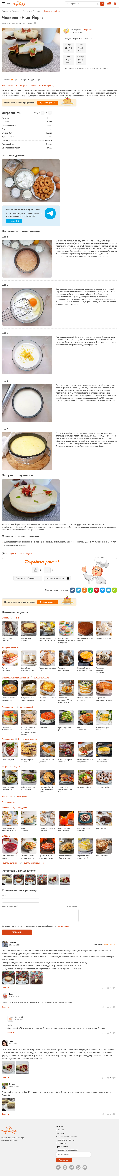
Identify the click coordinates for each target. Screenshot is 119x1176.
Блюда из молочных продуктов (15, 677)
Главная (5, 11)
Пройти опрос (62, 1147)
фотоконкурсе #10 (109, 945)
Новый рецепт (109, 2)
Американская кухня (11, 767)
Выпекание (7, 796)
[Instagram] (78, 1167)
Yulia (11, 1041)
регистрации (63, 926)
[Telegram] (78, 590)
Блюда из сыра (8, 707)
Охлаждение (21, 796)
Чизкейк (36, 11)
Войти (115, 2)
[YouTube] (85, 1167)
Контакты (60, 1133)
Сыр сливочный (26, 707)
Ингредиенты (7, 85)
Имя (4, 895)
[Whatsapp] (90, 590)
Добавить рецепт (47, 103)
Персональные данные (65, 1140)
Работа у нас (61, 1143)
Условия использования (66, 1137)
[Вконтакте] (72, 590)
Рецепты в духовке (10, 863)
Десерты (26, 11)
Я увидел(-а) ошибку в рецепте (19, 554)
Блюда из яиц (8, 739)
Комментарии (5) (46, 85)
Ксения (12, 1084)
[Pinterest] (96, 590)
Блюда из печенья (10, 648)
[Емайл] (108, 590)
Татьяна (12, 942)
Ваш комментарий (10, 906)
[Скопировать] (114, 590)
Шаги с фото (21, 85)
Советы (33, 85)
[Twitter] (102, 590)
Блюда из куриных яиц (28, 739)
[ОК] (84, 590)
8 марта (5, 808)
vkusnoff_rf (14, 221)
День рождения (20, 808)
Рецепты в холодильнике (34, 863)
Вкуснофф (88, 30)
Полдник (6, 835)
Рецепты (16, 11)
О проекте (60, 1130)
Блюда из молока (41, 677)
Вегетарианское (9, 802)
